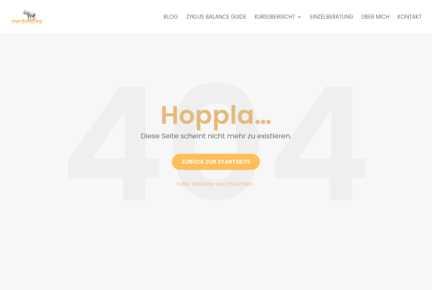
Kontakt (410, 18)
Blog (171, 18)
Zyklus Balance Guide (216, 18)
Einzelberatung (331, 18)
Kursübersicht (275, 18)
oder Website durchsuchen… (216, 183)
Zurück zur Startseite (216, 162)
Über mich (375, 18)
